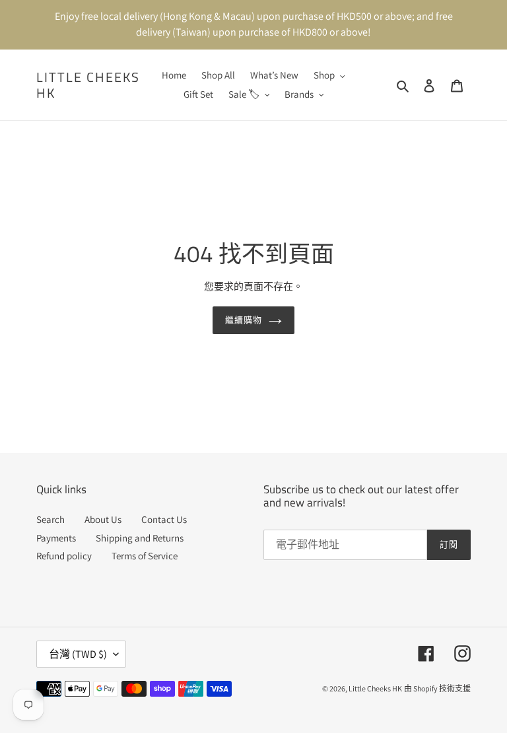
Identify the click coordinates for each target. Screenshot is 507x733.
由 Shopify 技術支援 (437, 688)
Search (50, 519)
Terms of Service (145, 555)
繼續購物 (243, 319)
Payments (56, 538)
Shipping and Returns (140, 538)
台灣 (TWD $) (78, 654)
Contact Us (164, 519)
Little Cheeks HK (88, 85)
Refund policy (64, 555)
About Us (102, 519)
